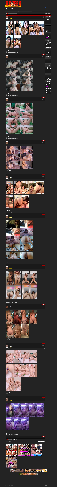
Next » (14, 13)
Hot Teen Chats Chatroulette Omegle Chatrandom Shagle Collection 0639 (48, 65)
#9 (44, 348)
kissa (9, 16)
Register (13, 8)
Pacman (47, 62)
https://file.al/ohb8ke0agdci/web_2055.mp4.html (12, 212)
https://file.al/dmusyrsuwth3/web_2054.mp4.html (12, 172)
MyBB (7, 485)
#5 (44, 179)
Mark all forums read (25, 484)
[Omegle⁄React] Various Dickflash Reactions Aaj (48, 17)
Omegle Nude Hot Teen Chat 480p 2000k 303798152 (48, 48)
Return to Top (16, 484)
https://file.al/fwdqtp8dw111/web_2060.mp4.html (12, 434)
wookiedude (47, 54)
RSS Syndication (29, 484)
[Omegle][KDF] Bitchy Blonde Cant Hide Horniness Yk (48, 57)
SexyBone (47, 79)
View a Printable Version (9, 441)
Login (11, 8)
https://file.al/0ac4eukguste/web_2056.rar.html (11, 263)
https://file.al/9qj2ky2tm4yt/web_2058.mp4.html (11, 341)
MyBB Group (12, 485)
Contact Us (6, 484)
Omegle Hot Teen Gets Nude (48, 74)
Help (46, 7)
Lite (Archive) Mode (20, 484)
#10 (44, 401)
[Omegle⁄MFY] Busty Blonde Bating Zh (48, 40)
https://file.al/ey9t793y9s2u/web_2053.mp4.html (12, 138)
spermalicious (47, 30)
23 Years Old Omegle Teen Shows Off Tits (48, 81)
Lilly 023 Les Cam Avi (48, 88)
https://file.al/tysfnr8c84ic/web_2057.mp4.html (11, 302)
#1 (44, 19)
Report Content (50, 7)
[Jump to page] (16, 13)
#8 (44, 309)
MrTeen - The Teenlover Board (11, 484)
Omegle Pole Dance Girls (48, 32)
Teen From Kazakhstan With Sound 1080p (48, 24)
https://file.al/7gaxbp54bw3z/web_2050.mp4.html (12, 52)
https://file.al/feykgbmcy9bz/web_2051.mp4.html (12, 95)
